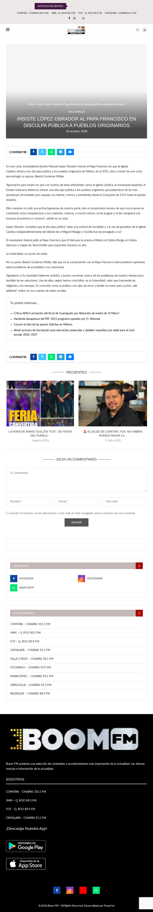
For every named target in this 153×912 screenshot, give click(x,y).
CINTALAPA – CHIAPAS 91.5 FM (120, 13)
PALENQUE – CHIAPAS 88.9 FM (30, 693)
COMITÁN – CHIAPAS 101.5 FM (32, 13)
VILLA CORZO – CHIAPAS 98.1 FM (31, 659)
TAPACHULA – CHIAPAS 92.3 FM (30, 685)
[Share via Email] (70, 152)
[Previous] (71, 6)
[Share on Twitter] (42, 152)
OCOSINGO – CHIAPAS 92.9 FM (30, 667)
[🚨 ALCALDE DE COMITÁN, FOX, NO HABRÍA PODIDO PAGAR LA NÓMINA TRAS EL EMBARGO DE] (112, 403)
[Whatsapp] (83, 18)
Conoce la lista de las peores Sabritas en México (43, 324)
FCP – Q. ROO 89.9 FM (90, 13)
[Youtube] (83, 890)
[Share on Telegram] (61, 152)
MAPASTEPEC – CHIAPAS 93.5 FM (31, 676)
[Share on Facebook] (33, 152)
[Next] (74, 6)
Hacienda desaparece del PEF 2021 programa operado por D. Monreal (57, 319)
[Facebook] (69, 18)
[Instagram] (74, 18)
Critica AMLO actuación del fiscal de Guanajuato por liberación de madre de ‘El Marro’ (67, 313)
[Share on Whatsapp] (51, 152)
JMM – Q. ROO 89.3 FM (63, 13)
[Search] (138, 30)
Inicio (31, 104)
